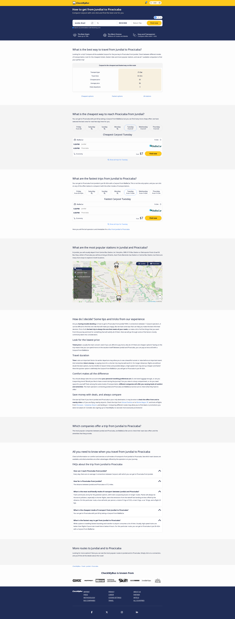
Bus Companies (89, 601)
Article (136, 598)
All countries (138, 601)
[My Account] (145, 3)
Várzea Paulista (127, 402)
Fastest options (117, 96)
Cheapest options (87, 96)
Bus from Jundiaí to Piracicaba (119, 229)
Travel (83, 566)
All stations (147, 96)
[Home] (81, 3)
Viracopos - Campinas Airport (86, 405)
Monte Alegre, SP (142, 402)
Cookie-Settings (115, 598)
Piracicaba (155, 264)
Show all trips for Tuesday (118, 160)
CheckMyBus (76, 566)
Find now (153, 154)
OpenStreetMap (152, 301)
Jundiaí (142, 264)
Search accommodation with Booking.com (87, 28)
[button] (116, 265)
